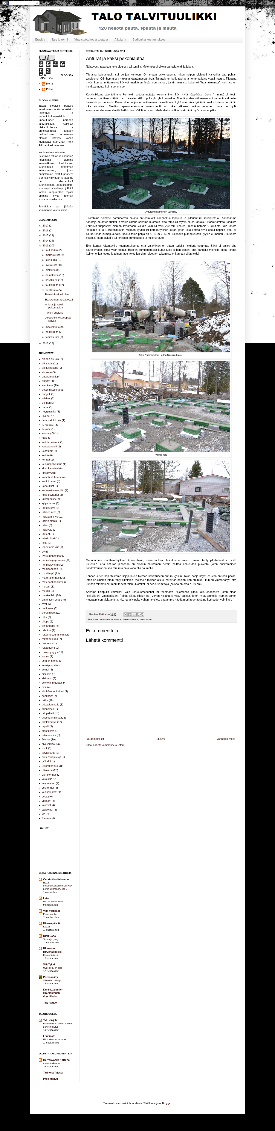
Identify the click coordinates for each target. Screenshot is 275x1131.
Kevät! (46, 926)
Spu (44, 687)
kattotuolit (47, 451)
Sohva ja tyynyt (51, 939)
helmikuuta (52, 332)
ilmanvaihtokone (51, 420)
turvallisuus (48, 752)
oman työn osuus (52, 599)
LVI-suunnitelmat (51, 555)
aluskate (47, 372)
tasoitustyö (48, 730)
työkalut (46, 761)
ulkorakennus (50, 765)
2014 (46, 240)
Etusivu (40, 39)
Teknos (46, 739)
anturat (117, 619)
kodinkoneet (49, 481)
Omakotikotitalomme (56, 879)
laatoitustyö (48, 507)
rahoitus (46, 630)
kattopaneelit (49, 446)
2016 (46, 230)
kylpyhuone (48, 503)
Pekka (49, 89)
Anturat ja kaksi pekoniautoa (54, 306)
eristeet (46, 398)
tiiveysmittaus (50, 744)
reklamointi (48, 647)
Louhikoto (49, 1036)
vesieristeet (48, 783)
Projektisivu (50, 1078)
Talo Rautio (50, 1002)
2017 (46, 225)
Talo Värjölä (50, 1020)
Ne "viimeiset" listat (53, 901)
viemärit (46, 800)
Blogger (166, 1103)
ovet (44, 604)
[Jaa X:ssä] (133, 614)
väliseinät (47, 809)
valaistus (47, 779)
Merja (49, 83)
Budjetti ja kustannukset (149, 39)
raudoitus (47, 643)
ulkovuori (47, 770)
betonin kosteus (51, 389)
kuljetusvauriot (50, 494)
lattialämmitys (50, 516)
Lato (46, 898)
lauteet (46, 534)
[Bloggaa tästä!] (129, 614)
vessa (45, 796)
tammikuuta (53, 337)
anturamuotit (106, 619)
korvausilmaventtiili (53, 490)
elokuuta (51, 270)
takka (45, 700)
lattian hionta (49, 520)
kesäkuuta (52, 280)
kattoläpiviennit (51, 442)
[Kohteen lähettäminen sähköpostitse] (125, 614)
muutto (46, 590)
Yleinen (46, 818)
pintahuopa (48, 625)
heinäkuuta (52, 275)
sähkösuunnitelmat (53, 691)
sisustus (46, 674)
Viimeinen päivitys (52, 980)
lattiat (45, 525)
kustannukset (49, 499)
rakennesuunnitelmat (54, 634)
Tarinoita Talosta (53, 1072)
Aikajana (120, 39)
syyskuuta (52, 265)
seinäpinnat (49, 665)
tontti (44, 748)
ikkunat (46, 416)
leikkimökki (48, 538)
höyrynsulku (49, 411)
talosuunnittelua (51, 717)
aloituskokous (50, 367)
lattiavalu (47, 529)
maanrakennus (130, 619)
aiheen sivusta (50, 359)
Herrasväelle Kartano (56, 1060)
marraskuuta (53, 255)
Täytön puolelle (54, 312)
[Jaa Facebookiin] (138, 614)
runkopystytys (50, 652)
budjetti (46, 394)
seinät (45, 669)
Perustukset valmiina (57, 294)
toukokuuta (52, 285)
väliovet (46, 805)
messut (46, 586)
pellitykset (47, 608)
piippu (45, 621)
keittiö (45, 455)
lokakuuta (52, 259)
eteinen (46, 402)
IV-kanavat (48, 424)
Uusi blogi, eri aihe (52, 967)
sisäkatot (47, 678)
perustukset (146, 619)
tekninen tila (49, 735)
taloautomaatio (50, 704)
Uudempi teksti (95, 738)
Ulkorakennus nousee (54, 1039)
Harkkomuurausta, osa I (59, 299)
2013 (46, 245)
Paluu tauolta (50, 914)
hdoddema (135, 1103)
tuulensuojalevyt (51, 757)
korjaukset (48, 486)
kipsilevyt (47, 472)
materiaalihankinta (53, 582)
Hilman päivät (51, 923)
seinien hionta (50, 660)
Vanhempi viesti (226, 738)
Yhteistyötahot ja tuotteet (91, 39)
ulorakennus (49, 774)
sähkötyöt (47, 696)
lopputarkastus (50, 547)
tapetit (45, 726)
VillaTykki (49, 964)
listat (44, 542)
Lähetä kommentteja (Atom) (109, 745)
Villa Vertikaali (51, 910)
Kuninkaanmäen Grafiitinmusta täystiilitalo (53, 993)
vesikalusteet (49, 792)
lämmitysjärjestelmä (53, 560)
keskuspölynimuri (52, 464)
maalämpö (48, 573)
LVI (44, 551)
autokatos (47, 385)
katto (44, 437)
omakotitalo (48, 595)
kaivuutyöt (48, 433)
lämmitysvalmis (51, 564)
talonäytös (48, 709)
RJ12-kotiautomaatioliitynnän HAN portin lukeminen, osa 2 (57, 885)
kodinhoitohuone (52, 477)
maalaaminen (50, 569)
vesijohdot (48, 787)
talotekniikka (49, 722)
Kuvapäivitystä (50, 955)
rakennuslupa (50, 638)
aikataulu (47, 363)
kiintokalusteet (50, 468)
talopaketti (48, 713)
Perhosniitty (50, 977)
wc (43, 813)
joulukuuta (52, 250)
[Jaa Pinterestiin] (142, 614)
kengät (46, 459)
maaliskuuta (53, 327)
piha (44, 617)
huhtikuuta (52, 290)
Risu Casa (49, 936)
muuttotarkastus (51, 1063)
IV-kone (46, 429)
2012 (46, 343)
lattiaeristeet (49, 512)
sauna (45, 656)
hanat (45, 407)
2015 (46, 235)
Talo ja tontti (60, 39)
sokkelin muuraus (52, 682)
